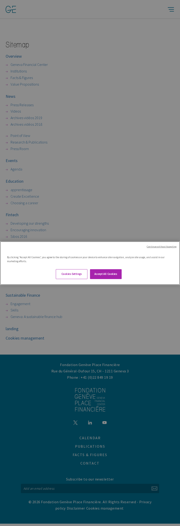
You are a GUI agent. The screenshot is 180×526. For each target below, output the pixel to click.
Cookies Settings (71, 274)
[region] (90, 263)
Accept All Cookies (105, 274)
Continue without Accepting (161, 246)
